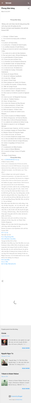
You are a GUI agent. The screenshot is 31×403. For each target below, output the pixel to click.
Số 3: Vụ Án (4, 232)
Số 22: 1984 (4, 261)
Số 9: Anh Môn (5, 259)
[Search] (29, 3)
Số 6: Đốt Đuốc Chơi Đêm (8, 239)
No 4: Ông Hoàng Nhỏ (7, 236)
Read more (26, 348)
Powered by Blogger (16, 396)
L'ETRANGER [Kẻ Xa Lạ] (12, 159)
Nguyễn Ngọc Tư (7, 353)
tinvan (8, 3)
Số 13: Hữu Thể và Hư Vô (8, 264)
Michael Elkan (19, 399)
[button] (29, 8)
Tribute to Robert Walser (10, 374)
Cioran (3, 333)
